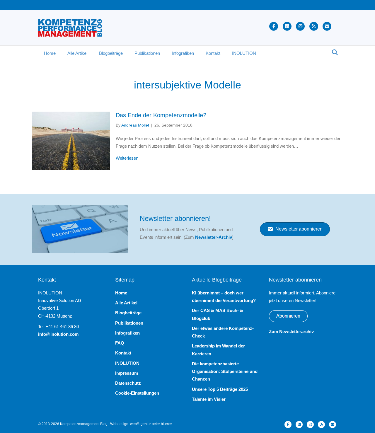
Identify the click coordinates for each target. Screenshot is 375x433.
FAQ (119, 342)
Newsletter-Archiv (213, 237)
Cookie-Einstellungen (137, 393)
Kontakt (213, 53)
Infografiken (183, 53)
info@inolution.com (58, 334)
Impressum (126, 373)
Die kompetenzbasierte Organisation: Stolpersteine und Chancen (225, 371)
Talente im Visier (209, 399)
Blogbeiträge (111, 53)
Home (50, 53)
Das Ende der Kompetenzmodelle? (161, 115)
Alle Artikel (77, 53)
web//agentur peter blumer (151, 424)
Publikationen (147, 53)
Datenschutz (128, 383)
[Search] (333, 52)
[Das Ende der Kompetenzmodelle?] (71, 140)
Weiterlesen (127, 158)
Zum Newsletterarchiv (291, 331)
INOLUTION (244, 53)
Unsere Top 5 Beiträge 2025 (220, 389)
